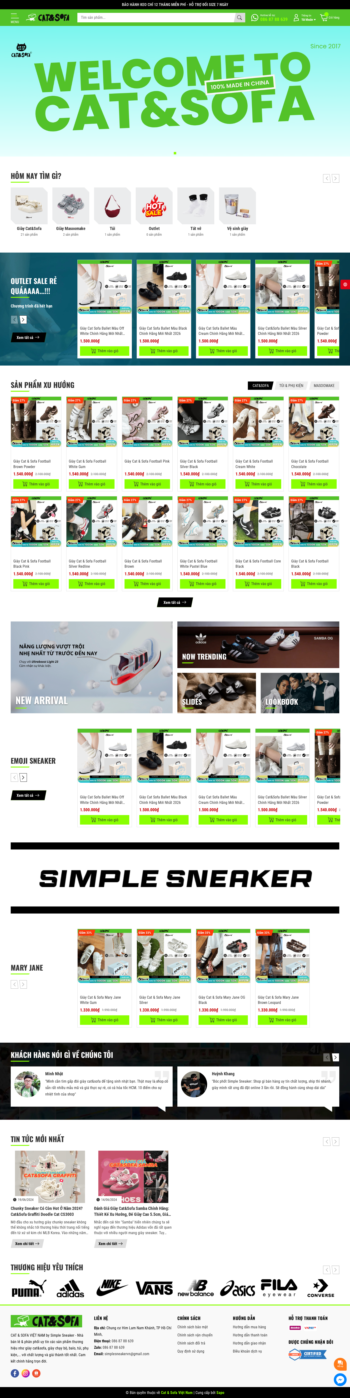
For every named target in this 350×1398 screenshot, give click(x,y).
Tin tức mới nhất (37, 1139)
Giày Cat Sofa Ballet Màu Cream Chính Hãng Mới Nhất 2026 (220, 333)
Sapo (220, 1392)
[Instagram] (25, 1373)
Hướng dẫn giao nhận (249, 1343)
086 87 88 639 (123, 1341)
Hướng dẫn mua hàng (249, 1327)
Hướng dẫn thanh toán (250, 1335)
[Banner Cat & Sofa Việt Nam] (175, 877)
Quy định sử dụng (190, 1351)
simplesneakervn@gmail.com (127, 1354)
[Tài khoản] (303, 18)
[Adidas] (70, 1288)
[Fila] (279, 1288)
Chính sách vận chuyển (195, 1335)
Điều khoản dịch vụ (247, 1351)
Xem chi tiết (24, 1244)
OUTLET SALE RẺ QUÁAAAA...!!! (34, 285)
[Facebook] (15, 1373)
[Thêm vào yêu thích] (127, 276)
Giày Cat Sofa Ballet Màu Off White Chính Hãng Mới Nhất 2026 (102, 333)
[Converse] (320, 1288)
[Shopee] (36, 1373)
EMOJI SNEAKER (33, 760)
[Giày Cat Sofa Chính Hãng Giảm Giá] (175, 91)
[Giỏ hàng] (329, 18)
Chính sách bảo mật (192, 1327)
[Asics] (237, 1288)
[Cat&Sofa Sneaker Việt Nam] (46, 1321)
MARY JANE (27, 967)
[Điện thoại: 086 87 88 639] (269, 18)
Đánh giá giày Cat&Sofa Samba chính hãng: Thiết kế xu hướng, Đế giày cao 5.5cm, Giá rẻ (131, 1211)
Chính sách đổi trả (191, 1343)
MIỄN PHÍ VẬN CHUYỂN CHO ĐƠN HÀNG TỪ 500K (175, 4)
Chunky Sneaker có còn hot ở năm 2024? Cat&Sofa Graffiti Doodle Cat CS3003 (47, 1211)
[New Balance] (195, 1288)
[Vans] (154, 1288)
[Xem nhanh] (127, 266)
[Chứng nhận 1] (308, 1355)
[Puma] (29, 1288)
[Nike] (112, 1288)
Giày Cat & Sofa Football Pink (147, 461)
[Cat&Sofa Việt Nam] (47, 18)
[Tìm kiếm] (239, 17)
